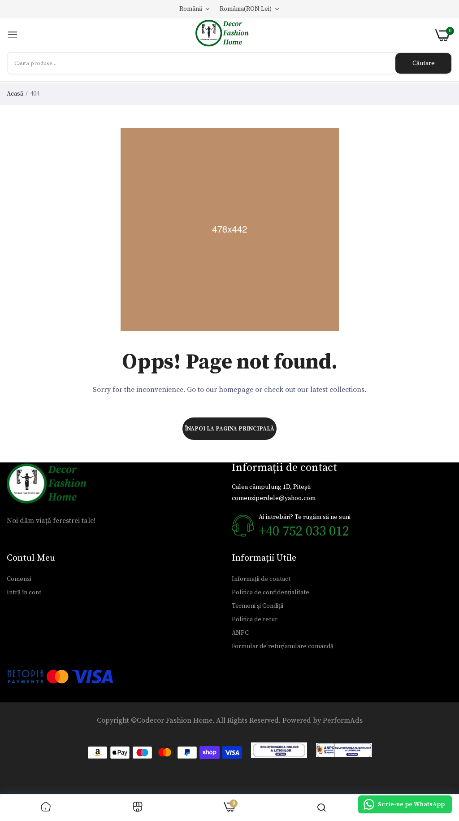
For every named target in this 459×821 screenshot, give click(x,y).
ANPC (240, 633)
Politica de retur (254, 619)
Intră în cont (24, 592)
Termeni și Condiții (257, 606)
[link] (46, 807)
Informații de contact (261, 579)
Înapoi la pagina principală (229, 428)
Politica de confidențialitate (270, 592)
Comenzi (19, 579)
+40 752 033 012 (304, 531)
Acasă (15, 94)
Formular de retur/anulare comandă (282, 646)
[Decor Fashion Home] (226, 35)
